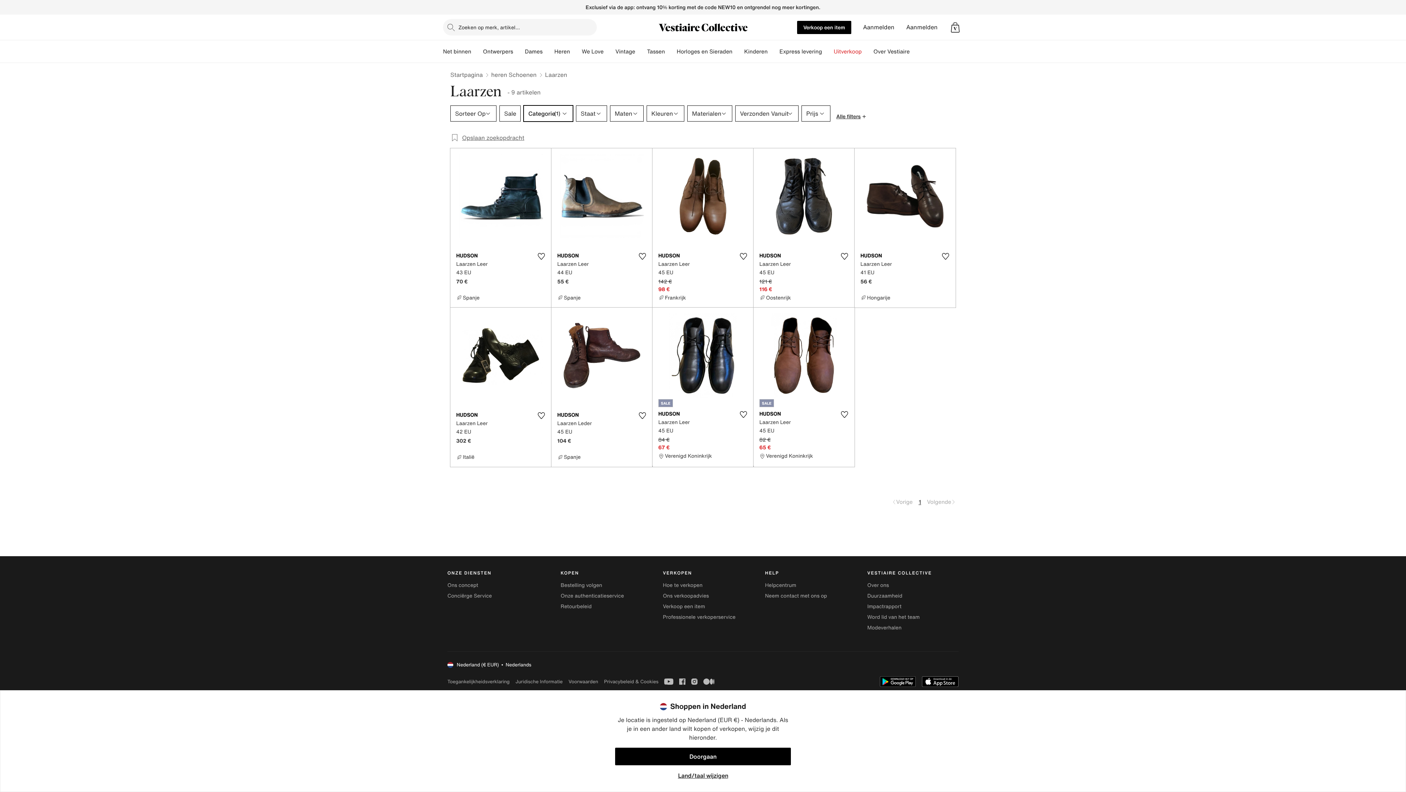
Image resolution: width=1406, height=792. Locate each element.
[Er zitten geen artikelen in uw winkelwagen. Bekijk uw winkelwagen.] (955, 27)
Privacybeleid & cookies (631, 681)
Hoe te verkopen (682, 585)
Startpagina (466, 74)
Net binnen (457, 52)
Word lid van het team (893, 617)
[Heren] (576, 52)
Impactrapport (884, 606)
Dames (534, 52)
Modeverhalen (884, 628)
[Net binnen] (477, 52)
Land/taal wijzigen (703, 775)
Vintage (625, 52)
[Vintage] (641, 52)
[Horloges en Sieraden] (738, 52)
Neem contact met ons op (796, 596)
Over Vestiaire (892, 52)
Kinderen (755, 52)
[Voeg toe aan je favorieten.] (541, 256)
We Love (593, 52)
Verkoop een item (824, 27)
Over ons (878, 585)
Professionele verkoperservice (699, 617)
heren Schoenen (514, 74)
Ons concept (462, 585)
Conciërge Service (469, 596)
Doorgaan (703, 756)
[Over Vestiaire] (916, 52)
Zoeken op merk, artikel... (489, 27)
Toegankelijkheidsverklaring (478, 681)
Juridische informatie (539, 681)
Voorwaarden (583, 681)
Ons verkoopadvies (686, 596)
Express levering (801, 52)
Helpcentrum (780, 585)
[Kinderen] (774, 52)
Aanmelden (878, 27)
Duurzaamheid (885, 596)
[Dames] (548, 52)
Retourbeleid (576, 606)
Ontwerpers (498, 52)
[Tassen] (671, 52)
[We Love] (610, 52)
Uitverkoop (848, 52)
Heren (562, 52)
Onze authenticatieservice (592, 596)
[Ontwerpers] (519, 52)
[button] (955, 27)
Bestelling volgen (581, 585)
